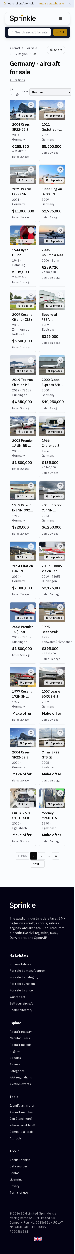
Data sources (19, 1166)
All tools (16, 1138)
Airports (15, 1058)
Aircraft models (20, 1045)
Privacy (14, 1186)
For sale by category (24, 977)
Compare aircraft (21, 1132)
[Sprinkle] (23, 18)
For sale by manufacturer (27, 971)
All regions (17, 80)
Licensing (16, 1179)
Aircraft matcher (21, 1112)
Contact (15, 1173)
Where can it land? (22, 1125)
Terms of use (19, 1192)
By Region (21, 54)
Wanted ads (18, 997)
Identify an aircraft (23, 1105)
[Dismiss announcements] (69, 3)
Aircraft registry (21, 1032)
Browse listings (20, 964)
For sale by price (21, 990)
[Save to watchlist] (31, 105)
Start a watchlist (50, 3)
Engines (15, 1051)
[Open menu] (60, 18)
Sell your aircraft (21, 1003)
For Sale (31, 48)
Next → (37, 864)
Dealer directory (21, 1010)
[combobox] (32, 32)
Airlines (15, 1064)
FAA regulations (21, 1077)
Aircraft (15, 48)
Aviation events (20, 1084)
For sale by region (22, 984)
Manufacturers (20, 1038)
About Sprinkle (20, 1160)
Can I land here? (21, 1119)
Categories (17, 1071)
